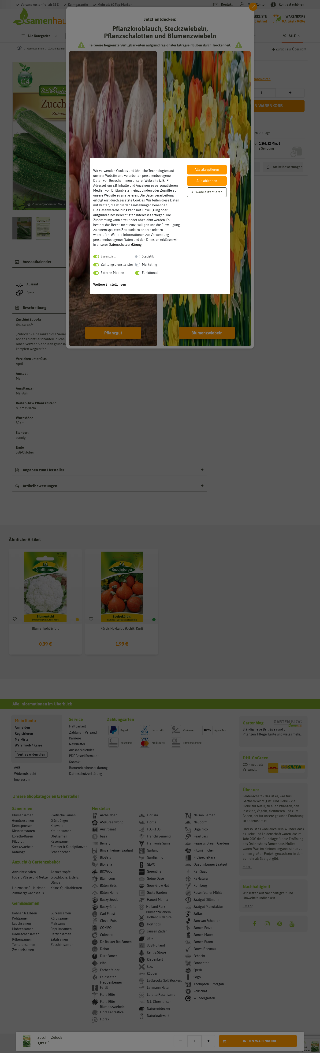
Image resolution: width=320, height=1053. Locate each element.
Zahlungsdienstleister (117, 264)
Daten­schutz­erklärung (125, 244)
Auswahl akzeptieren (206, 192)
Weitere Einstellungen (109, 284)
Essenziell (108, 256)
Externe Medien (112, 273)
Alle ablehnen (207, 181)
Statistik (148, 256)
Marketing (149, 264)
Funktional (150, 273)
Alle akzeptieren (207, 169)
